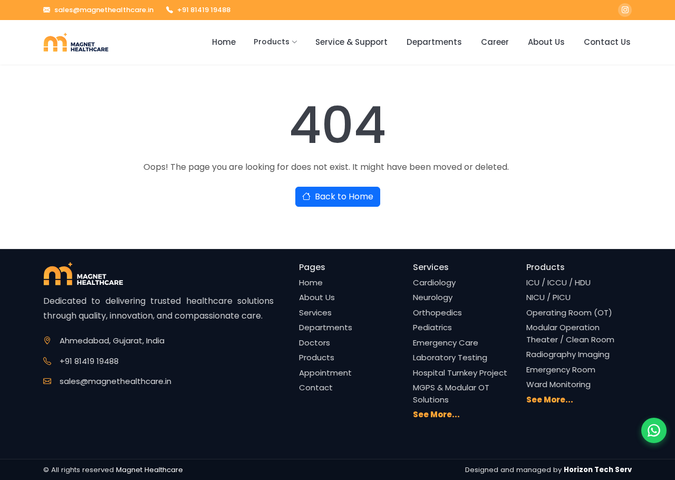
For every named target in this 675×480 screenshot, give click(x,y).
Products (272, 41)
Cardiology (434, 282)
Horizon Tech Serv (598, 470)
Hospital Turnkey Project (460, 372)
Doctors (314, 342)
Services (315, 312)
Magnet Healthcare (149, 470)
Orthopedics (437, 312)
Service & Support (351, 41)
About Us (546, 41)
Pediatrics (432, 327)
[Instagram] (625, 10)
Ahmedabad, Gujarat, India (112, 340)
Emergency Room (560, 369)
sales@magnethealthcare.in (103, 10)
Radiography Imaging (568, 354)
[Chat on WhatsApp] (654, 430)
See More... (436, 414)
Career (495, 41)
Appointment (325, 372)
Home (224, 41)
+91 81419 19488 (203, 10)
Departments (434, 41)
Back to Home (344, 196)
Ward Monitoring (558, 384)
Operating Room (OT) (569, 312)
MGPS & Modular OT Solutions (451, 393)
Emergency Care (445, 342)
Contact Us (607, 41)
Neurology (432, 297)
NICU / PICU (548, 297)
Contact (316, 387)
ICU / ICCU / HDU (558, 282)
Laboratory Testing (450, 357)
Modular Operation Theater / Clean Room (570, 333)
